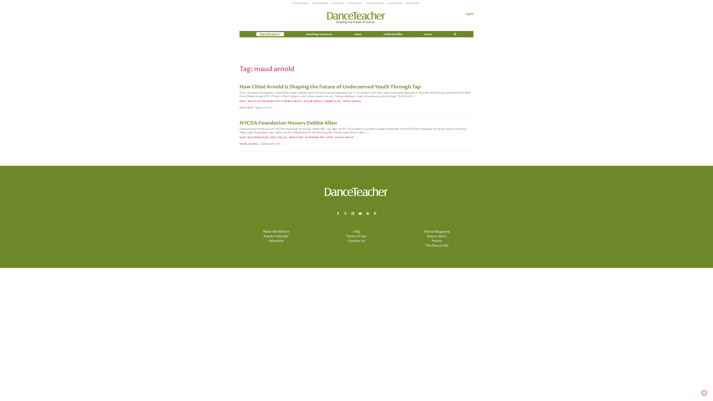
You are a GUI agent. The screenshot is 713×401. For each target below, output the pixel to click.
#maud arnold (352, 101)
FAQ (356, 231)
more (428, 34)
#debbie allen (332, 101)
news (358, 34)
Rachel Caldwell (249, 144)
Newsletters (412, 3)
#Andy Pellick (278, 137)
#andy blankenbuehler (254, 137)
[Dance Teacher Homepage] (356, 18)
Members (263, 34)
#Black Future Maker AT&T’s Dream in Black (275, 101)
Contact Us (356, 241)
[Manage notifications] (704, 393)
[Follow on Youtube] (360, 213)
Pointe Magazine (320, 3)
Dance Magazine (300, 3)
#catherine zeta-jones (319, 137)
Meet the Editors (276, 231)
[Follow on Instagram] (353, 213)
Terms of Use (356, 236)
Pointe (437, 241)
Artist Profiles (392, 34)
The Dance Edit (355, 3)
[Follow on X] (345, 213)
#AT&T (243, 101)
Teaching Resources (319, 34)
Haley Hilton (246, 107)
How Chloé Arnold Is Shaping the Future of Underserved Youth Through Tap (330, 87)
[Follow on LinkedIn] (368, 213)
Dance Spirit (338, 3)
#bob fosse (296, 137)
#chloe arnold (344, 137)
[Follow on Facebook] (338, 213)
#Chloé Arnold (313, 101)
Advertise (276, 241)
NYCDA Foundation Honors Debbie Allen (288, 123)
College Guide (395, 3)
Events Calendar (375, 3)
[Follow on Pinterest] (375, 213)
